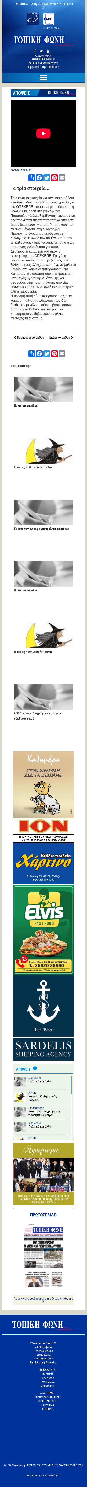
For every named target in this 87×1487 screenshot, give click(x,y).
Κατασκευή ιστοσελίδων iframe (43, 1475)
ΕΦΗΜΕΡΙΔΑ (47, 1405)
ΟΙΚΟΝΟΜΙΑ (47, 1377)
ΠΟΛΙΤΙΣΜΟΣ (48, 1381)
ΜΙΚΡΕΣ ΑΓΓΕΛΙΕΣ (47, 1401)
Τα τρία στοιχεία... (30, 188)
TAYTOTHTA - (22, 4)
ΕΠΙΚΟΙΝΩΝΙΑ (47, 1385)
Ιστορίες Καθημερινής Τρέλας (33, 467)
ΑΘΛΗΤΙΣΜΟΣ (47, 1393)
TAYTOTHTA (33, 1465)
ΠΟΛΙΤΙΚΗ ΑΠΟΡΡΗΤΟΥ (71, 1465)
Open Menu (43, 78)
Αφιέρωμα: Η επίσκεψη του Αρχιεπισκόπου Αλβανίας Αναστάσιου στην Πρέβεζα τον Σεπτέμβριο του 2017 (43, 1199)
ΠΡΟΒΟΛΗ (47, 1409)
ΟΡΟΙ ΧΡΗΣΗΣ (49, 1465)
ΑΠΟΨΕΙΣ (21, 93)
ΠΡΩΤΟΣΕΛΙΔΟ (43, 1215)
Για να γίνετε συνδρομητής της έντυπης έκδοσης (43, 1298)
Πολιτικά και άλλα (26, 405)
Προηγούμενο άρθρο (30, 337)
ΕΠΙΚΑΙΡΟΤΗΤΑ (47, 1369)
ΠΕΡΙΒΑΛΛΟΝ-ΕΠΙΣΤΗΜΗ (48, 1397)
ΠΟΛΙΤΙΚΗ (47, 1373)
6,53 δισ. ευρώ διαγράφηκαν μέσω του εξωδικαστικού (38, 716)
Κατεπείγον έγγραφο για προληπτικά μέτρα (41, 528)
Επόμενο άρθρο (60, 337)
